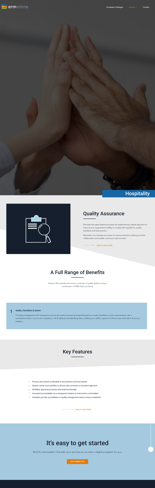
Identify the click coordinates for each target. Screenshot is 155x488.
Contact (146, 7)
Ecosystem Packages (114, 7)
